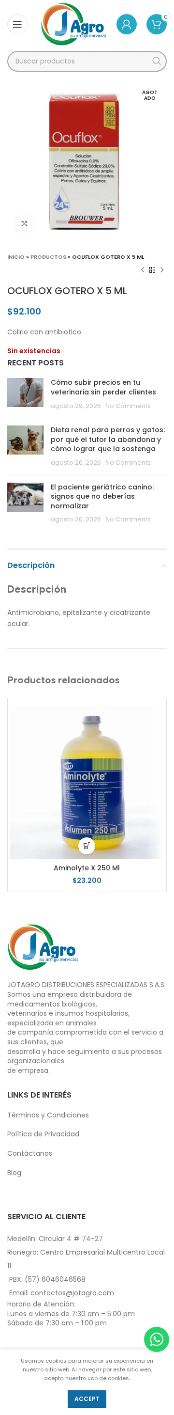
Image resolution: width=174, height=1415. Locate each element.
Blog (14, 1173)
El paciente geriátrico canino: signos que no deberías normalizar (102, 496)
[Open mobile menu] (17, 24)
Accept (87, 1399)
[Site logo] (74, 24)
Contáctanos (29, 1153)
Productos (48, 257)
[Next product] (162, 270)
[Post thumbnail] (25, 394)
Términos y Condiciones (48, 1115)
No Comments (128, 406)
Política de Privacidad (43, 1134)
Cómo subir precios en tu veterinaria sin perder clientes (103, 387)
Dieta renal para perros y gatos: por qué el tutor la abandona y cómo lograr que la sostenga (108, 439)
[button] (86, 845)
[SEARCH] (156, 61)
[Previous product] (142, 270)
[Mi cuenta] (127, 24)
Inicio (16, 257)
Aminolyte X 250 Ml (87, 868)
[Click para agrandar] (24, 224)
